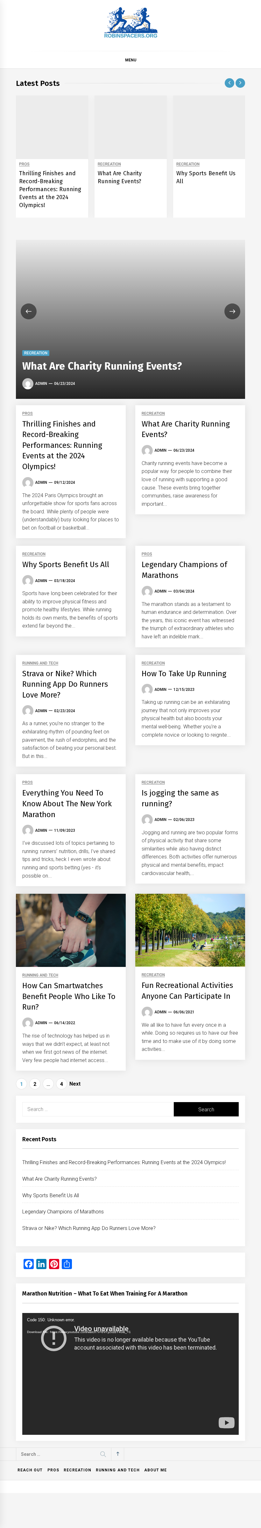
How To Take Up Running (184, 673)
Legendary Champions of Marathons (63, 1212)
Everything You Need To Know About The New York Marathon (67, 803)
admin (41, 383)
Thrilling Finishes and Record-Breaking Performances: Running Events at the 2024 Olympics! (50, 189)
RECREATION (109, 164)
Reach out (30, 1470)
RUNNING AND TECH (40, 663)
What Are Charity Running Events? (102, 366)
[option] (52, 156)
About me (155, 1470)
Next (75, 1084)
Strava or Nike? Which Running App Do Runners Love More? (65, 684)
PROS (24, 164)
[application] (130, 1374)
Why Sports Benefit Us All (65, 564)
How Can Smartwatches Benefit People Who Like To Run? (69, 996)
